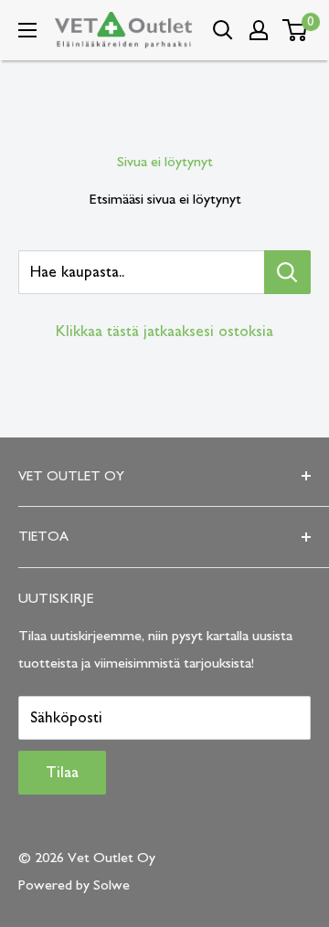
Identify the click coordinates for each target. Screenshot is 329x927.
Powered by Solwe (74, 885)
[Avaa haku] (223, 30)
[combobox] (141, 272)
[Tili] (258, 30)
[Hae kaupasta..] (287, 272)
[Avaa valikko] (27, 30)
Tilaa (62, 772)
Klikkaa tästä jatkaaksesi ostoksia (164, 331)
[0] (295, 30)
